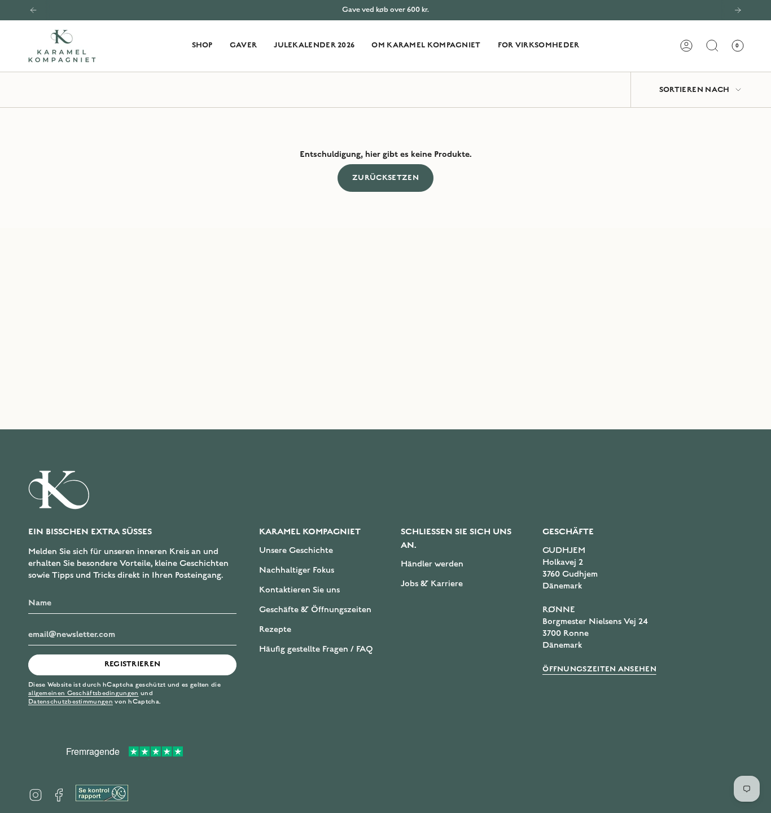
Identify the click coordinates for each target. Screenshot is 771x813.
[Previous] (33, 10)
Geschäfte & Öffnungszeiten (315, 609)
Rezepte (275, 629)
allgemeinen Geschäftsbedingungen (83, 693)
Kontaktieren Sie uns (299, 590)
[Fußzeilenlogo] (59, 490)
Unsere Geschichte (296, 550)
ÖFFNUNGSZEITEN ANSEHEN (599, 669)
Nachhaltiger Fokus (296, 570)
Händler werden (432, 564)
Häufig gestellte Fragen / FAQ (316, 649)
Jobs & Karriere (432, 583)
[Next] (738, 10)
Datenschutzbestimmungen (70, 701)
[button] (202, 46)
